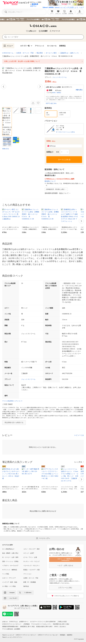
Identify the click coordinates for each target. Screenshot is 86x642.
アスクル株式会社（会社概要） (11, 629)
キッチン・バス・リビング (31, 561)
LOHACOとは (13, 621)
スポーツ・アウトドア (9, 578)
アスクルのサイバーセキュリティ (41, 624)
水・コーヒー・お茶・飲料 (10, 557)
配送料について (50, 181)
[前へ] (3, 86)
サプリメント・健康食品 (9, 569)
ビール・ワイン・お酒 (30, 557)
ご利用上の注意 (62, 621)
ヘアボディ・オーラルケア (10, 565)
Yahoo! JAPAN (48, 7)
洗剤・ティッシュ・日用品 (10, 561)
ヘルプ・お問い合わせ (65, 565)
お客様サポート (24, 621)
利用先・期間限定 (56, 92)
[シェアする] (33, 103)
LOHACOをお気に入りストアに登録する (66, 596)
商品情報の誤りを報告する (14, 422)
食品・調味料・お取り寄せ (10, 553)
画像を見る (5, 148)
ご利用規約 (26, 624)
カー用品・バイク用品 (9, 586)
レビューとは (79, 435)
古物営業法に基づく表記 (27, 626)
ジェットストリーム (60, 77)
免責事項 (69, 635)
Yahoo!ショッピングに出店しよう (66, 7)
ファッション (27, 574)
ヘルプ (81, 7)
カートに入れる (64, 159)
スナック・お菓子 (28, 553)
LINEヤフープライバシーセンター (48, 635)
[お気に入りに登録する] (38, 103)
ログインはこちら (51, 103)
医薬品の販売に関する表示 (44, 626)
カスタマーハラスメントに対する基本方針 (43, 621)
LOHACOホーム (7, 53)
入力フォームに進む (65, 587)
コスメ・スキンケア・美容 (31, 549)
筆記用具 (40, 53)
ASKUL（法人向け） (60, 626)
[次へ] (40, 86)
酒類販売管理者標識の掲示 (10, 626)
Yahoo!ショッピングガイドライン (12, 637)
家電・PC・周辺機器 (29, 582)
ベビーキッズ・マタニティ (31, 565)
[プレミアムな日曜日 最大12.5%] (43, 19)
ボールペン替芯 (51, 53)
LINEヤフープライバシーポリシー (26, 635)
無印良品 (26, 586)
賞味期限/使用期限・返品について (57, 193)
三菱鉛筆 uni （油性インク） (70, 53)
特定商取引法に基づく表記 (61, 624)
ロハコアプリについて (22, 608)
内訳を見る (79, 90)
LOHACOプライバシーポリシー (11, 624)
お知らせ (5, 621)
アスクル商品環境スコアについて (12, 401)
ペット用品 (5, 574)
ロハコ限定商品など (8, 549)
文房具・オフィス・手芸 (25, 53)
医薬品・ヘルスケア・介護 (31, 569)
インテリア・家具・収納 (9, 582)
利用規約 (62, 635)
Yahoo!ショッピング (8, 635)
